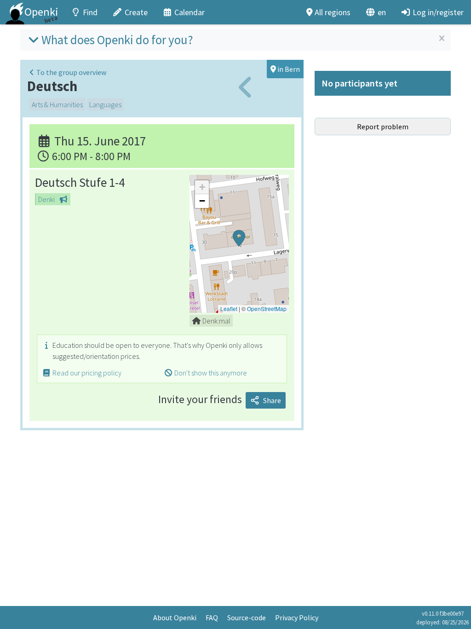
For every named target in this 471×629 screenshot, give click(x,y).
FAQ (212, 617)
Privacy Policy (296, 617)
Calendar (189, 12)
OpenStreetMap (267, 308)
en (382, 12)
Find (90, 12)
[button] (239, 244)
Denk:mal (216, 320)
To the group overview (71, 72)
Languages (105, 104)
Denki (46, 199)
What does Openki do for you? (117, 39)
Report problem (382, 126)
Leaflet (228, 308)
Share (272, 400)
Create (136, 12)
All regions (332, 12)
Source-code (246, 617)
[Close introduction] (442, 39)
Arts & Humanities (57, 104)
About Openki (174, 617)
